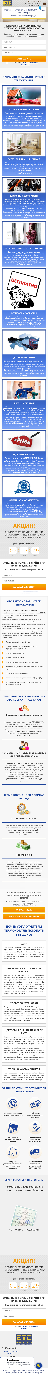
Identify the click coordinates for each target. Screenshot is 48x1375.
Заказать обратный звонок (10, 1352)
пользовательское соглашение (29, 64)
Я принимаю (26, 64)
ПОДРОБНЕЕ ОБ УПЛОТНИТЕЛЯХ (24, 916)
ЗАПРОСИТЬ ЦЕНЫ (24, 910)
